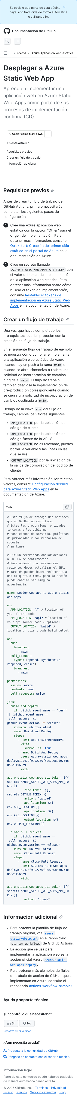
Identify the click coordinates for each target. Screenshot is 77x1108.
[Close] (64, 6)
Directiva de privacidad (17, 1031)
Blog (62, 1092)
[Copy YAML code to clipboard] (67, 507)
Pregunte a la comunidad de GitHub (33, 1050)
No (29, 1023)
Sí (13, 1023)
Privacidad (58, 1087)
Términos (41, 1087)
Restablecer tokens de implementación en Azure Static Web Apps (40, 300)
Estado (8, 1092)
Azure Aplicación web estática (52, 53)
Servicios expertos (43, 1092)
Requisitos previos (26, 190)
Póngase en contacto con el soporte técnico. (39, 1057)
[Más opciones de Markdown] (48, 133)
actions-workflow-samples (50, 986)
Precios (21, 1092)
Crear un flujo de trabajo (33, 319)
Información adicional (30, 917)
